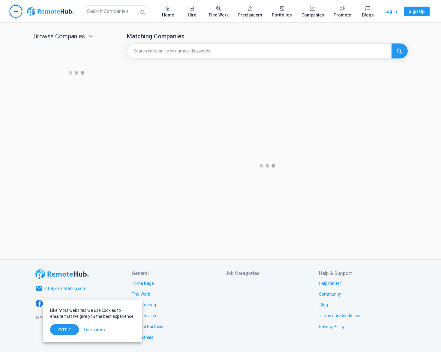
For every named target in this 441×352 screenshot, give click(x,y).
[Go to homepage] (50, 11)
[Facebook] (39, 303)
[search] (116, 11)
